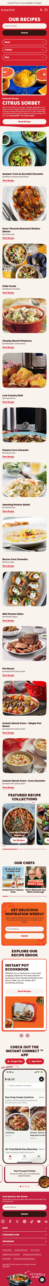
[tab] (20, 1186)
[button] (41, 10)
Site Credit (6, 1266)
